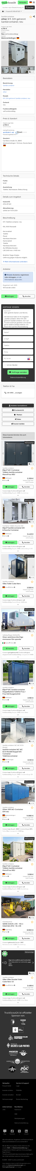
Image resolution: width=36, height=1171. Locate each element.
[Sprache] (30, 2)
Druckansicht (19, 410)
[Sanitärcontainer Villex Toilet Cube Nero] (18, 566)
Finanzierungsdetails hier (9, 134)
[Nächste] (33, 57)
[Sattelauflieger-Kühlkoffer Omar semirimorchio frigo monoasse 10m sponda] (18, 620)
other (5, 92)
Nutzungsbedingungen (8, 1167)
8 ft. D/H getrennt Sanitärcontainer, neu (16, 98)
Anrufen (27, 296)
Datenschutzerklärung (18, 377)
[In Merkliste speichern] (30, 17)
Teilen (18, 419)
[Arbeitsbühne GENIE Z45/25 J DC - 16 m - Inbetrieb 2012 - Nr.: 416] (18, 907)
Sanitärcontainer (8, 85)
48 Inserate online (9, 288)
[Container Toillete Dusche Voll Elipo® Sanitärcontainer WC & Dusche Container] (18, 511)
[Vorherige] (3, 57)
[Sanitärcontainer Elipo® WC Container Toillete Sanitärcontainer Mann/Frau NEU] (18, 453)
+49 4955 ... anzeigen (14, 393)
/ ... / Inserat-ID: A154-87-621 (12, 11)
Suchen (31, 7)
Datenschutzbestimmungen (15, 1165)
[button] (34, 2)
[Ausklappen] (18, 495)
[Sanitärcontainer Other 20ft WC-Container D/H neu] (18, 792)
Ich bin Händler (12, 365)
